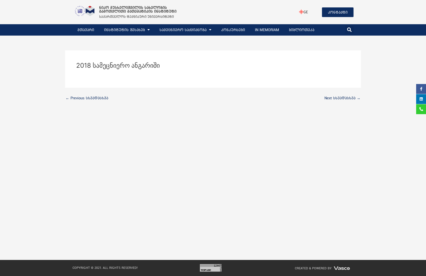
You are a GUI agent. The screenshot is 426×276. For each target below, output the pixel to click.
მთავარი (85, 29)
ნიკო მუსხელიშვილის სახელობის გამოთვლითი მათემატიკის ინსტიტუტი (138, 9)
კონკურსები (233, 29)
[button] (349, 30)
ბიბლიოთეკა (301, 29)
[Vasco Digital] (342, 268)
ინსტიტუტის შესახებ (124, 29)
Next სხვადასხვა (342, 98)
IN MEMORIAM (267, 29)
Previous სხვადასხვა (87, 98)
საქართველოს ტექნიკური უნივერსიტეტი (136, 16)
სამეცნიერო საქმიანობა (183, 29)
